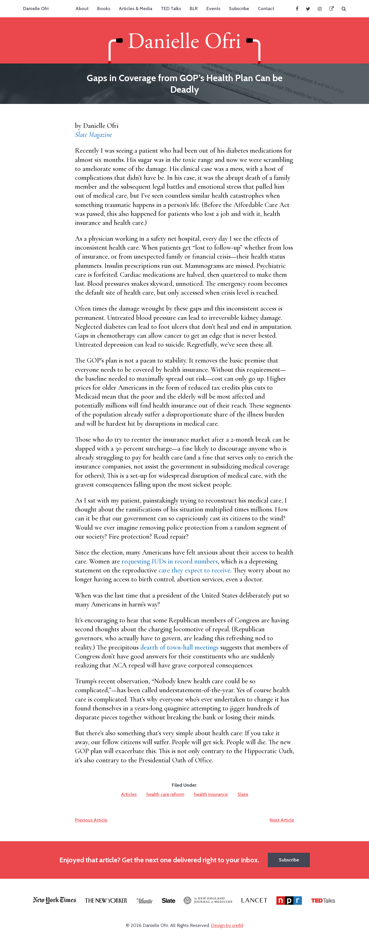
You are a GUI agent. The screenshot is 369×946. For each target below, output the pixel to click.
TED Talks (171, 8)
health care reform (165, 794)
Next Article (282, 820)
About (82, 8)
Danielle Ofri (36, 8)
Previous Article (91, 820)
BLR (194, 8)
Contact (266, 8)
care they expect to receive (194, 570)
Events (213, 8)
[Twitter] (308, 8)
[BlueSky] (331, 8)
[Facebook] (297, 8)
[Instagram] (319, 8)
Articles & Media (135, 8)
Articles (129, 794)
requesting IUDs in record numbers (170, 561)
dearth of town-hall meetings (179, 647)
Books (103, 8)
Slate (243, 794)
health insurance (211, 794)
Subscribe (239, 8)
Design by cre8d (227, 925)
